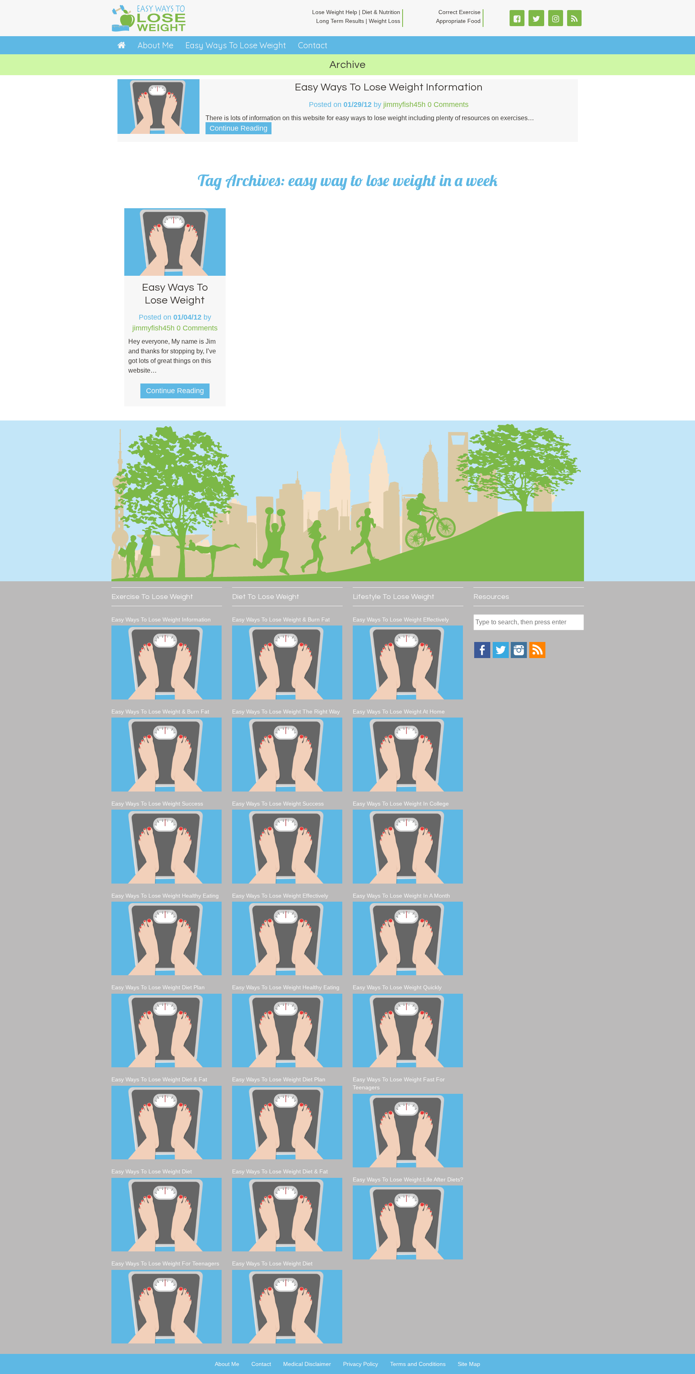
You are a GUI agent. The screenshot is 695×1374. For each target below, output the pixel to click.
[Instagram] (519, 656)
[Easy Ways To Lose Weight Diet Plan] (166, 1030)
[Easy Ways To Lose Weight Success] (166, 846)
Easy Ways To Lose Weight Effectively (280, 895)
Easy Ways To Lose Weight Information (389, 87)
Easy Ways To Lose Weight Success (157, 803)
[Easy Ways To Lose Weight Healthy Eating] (166, 938)
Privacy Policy (360, 1364)
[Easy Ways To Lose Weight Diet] (166, 1214)
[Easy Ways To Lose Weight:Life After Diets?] (408, 1222)
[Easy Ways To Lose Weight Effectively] (287, 938)
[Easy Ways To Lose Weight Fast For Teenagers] (408, 1130)
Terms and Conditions (418, 1364)
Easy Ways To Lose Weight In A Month (401, 895)
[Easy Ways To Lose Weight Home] (121, 45)
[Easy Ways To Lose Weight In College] (408, 846)
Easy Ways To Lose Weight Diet (151, 1171)
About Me (155, 45)
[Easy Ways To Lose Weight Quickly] (408, 1030)
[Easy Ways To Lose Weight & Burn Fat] (166, 754)
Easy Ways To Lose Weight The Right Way (286, 711)
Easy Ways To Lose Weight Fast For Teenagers (399, 1083)
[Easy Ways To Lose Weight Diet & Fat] (166, 1122)
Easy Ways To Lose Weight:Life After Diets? (408, 1179)
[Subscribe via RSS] (537, 656)
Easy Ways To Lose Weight (235, 45)
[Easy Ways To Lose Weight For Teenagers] (166, 1306)
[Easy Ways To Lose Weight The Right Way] (287, 754)
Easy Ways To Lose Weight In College (401, 803)
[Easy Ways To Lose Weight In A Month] (408, 938)
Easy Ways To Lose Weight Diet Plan (158, 987)
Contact (312, 45)
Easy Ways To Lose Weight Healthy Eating (165, 895)
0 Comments (448, 104)
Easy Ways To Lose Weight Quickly (397, 987)
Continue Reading (238, 128)
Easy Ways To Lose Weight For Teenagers (165, 1263)
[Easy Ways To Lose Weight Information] (166, 662)
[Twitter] (501, 656)
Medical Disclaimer (307, 1364)
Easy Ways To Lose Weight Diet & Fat (159, 1079)
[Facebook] (482, 656)
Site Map (469, 1364)
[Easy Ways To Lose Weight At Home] (408, 754)
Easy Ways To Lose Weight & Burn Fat (160, 711)
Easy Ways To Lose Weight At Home (399, 711)
